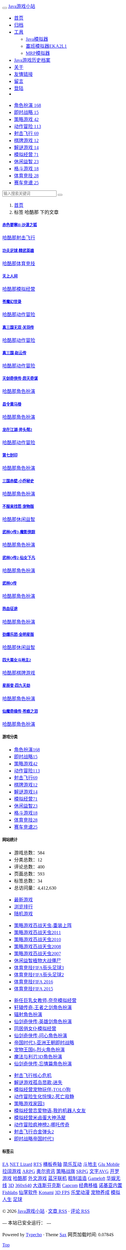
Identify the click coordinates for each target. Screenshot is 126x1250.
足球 (17, 1199)
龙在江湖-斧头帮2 (17, 430)
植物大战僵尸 (37, 960)
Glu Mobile (109, 1164)
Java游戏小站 (21, 6)
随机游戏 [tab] (23, 913)
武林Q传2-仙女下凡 (18, 558)
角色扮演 (27, 105)
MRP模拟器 (38, 53)
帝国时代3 (34, 1138)
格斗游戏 (26, 168)
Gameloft (96, 1178)
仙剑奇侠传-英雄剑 (43, 1021)
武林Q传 (9, 583)
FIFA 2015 (33, 988)
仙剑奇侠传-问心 (40, 1035)
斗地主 (90, 1164)
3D (11, 1185)
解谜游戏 (26, 147)
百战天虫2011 (37, 932)
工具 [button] (18, 32)
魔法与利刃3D (38, 1056)
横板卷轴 (52, 1164)
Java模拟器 (37, 39)
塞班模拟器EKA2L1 (46, 46)
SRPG (82, 1171)
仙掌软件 (28, 1192)
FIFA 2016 (33, 981)
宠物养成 (100, 1192)
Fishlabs (10, 1192)
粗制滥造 (77, 1178)
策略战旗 (65, 1171)
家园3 (29, 1103)
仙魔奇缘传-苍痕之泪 (20, 711)
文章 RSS (57, 1211)
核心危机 (33, 1075)
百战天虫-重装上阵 (43, 925)
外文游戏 (37, 1178)
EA (5, 1164)
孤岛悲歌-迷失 (38, 1082)
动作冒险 (27, 126)
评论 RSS (80, 1211)
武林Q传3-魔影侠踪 (18, 532)
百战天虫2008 (37, 946)
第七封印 (10, 455)
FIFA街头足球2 (39, 974)
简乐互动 (72, 1164)
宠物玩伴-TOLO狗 (42, 1089)
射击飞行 (26, 133)
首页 (18, 18)
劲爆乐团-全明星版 (18, 634)
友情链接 (23, 74)
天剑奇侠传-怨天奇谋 (20, 378)
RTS (37, 1164)
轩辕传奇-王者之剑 (43, 1007)
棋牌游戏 (26, 140)
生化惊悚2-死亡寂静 (44, 1096)
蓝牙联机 (57, 1178)
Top (6, 1244)
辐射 (28, 1014)
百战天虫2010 (37, 939)
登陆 (18, 88)
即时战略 (26, 112)
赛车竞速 (26, 182)
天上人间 (10, 276)
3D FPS (62, 1192)
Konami (46, 1192)
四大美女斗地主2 (16, 660)
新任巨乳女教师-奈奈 (45, 1000)
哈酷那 (9, 237)
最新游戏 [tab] (23, 899)
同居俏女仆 (35, 1028)
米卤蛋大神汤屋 (40, 1117)
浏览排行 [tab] (23, 906)
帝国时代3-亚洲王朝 (44, 1042)
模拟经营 (26, 154)
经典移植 (88, 1185)
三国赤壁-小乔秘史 (18, 481)
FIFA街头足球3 (39, 967)
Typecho (34, 1234)
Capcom (70, 1185)
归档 (18, 25)
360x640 (23, 1185)
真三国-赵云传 (14, 353)
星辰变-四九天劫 (16, 685)
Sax (63, 1234)
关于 (18, 67)
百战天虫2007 (37, 953)
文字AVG (99, 1171)
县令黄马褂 (11, 404)
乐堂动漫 (80, 1192)
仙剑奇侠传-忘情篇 (43, 1063)
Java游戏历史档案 (32, 60)
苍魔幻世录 (11, 301)
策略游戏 (26, 119)
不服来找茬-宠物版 (18, 506)
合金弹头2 (34, 1131)
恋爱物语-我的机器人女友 (50, 1110)
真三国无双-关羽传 (18, 327)
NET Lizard (21, 1164)
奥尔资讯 (45, 1171)
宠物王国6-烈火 (39, 1049)
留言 (18, 81)
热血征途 (10, 609)
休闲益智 (26, 161)
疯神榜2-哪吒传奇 (41, 1124)
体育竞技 (26, 175)
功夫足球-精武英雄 (18, 250)
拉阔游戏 (11, 1171)
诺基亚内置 (110, 1185)
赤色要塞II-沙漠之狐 (19, 225)
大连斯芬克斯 (47, 1185)
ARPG (28, 1171)
